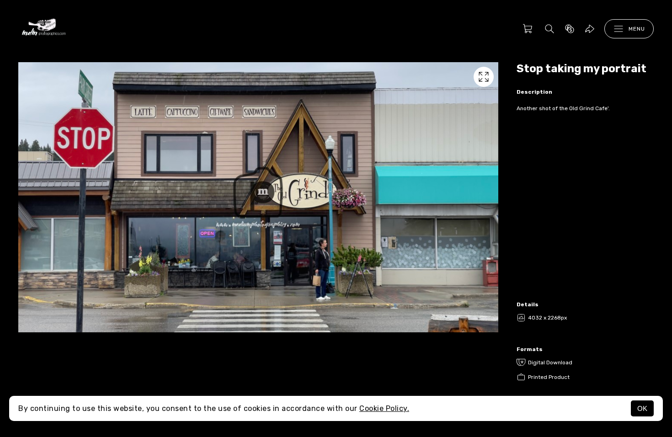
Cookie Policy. (384, 408)
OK (642, 408)
